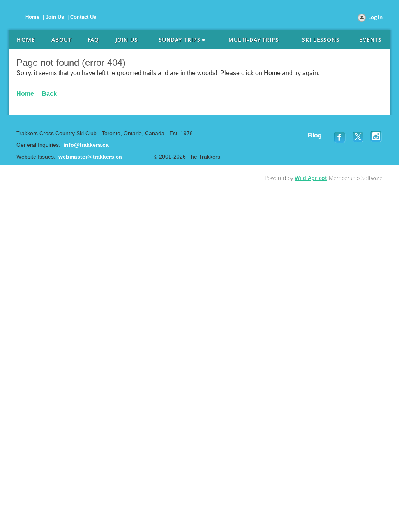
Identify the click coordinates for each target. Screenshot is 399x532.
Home (32, 17)
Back (49, 93)
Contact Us (83, 17)
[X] (358, 136)
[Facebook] (340, 136)
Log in (375, 17)
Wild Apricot (311, 177)
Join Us (55, 17)
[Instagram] (376, 136)
